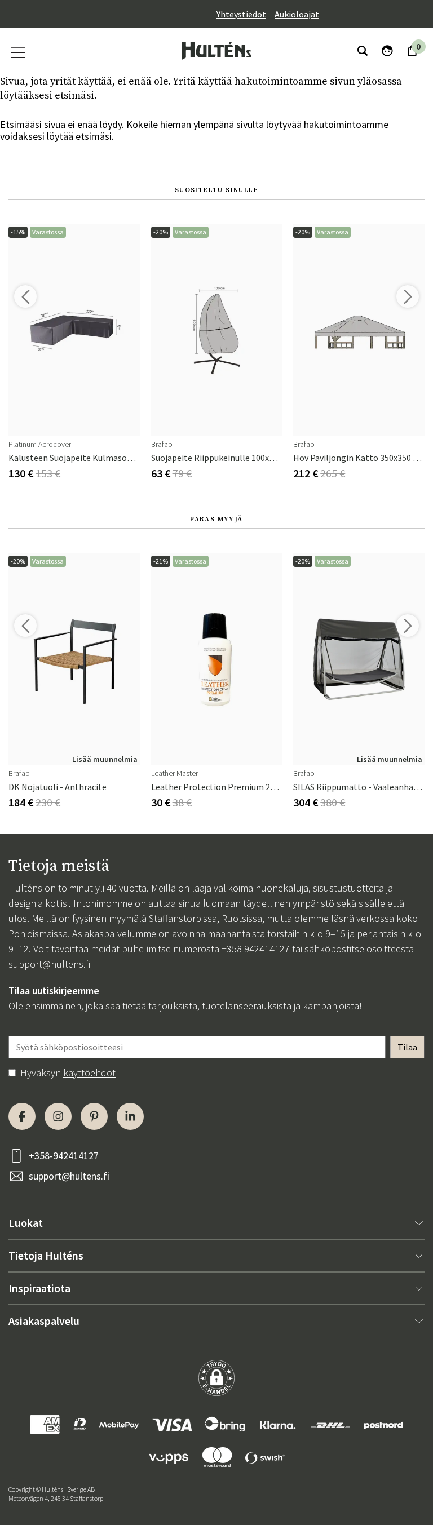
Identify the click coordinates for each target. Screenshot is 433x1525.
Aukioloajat (297, 14)
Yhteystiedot (241, 14)
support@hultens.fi (49, 963)
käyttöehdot (89, 1072)
